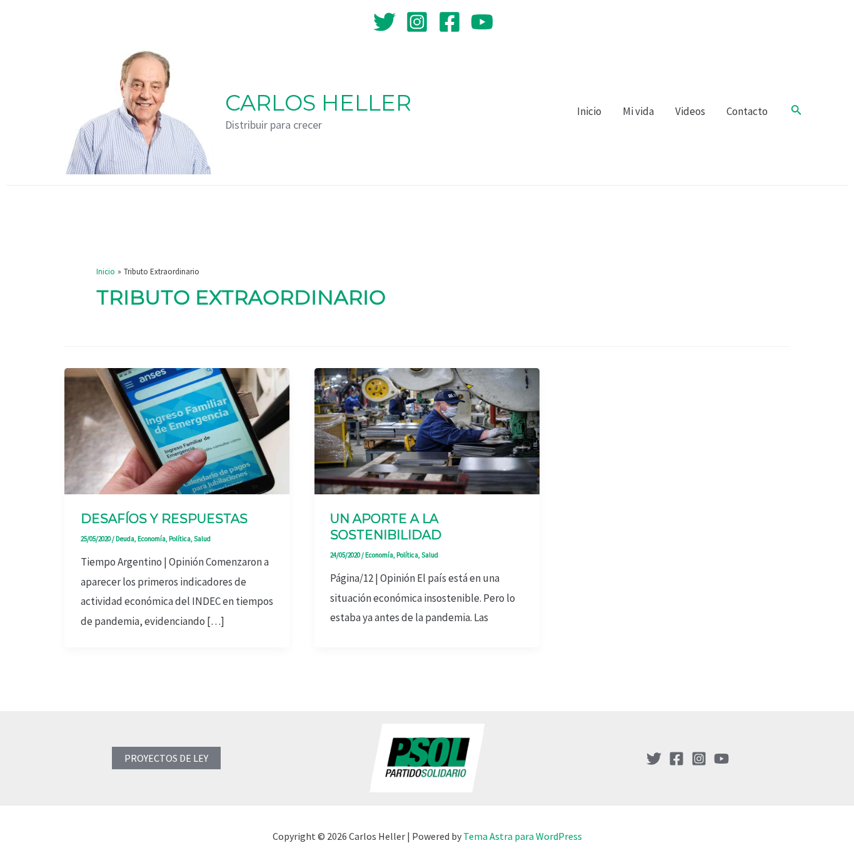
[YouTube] (482, 21)
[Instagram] (417, 21)
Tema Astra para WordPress (522, 836)
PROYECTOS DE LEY (166, 758)
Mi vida (638, 111)
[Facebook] (449, 21)
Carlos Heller (318, 102)
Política (180, 538)
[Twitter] (384, 21)
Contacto (747, 111)
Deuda (125, 538)
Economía (152, 538)
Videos (690, 111)
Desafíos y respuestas (164, 518)
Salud (202, 538)
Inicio (589, 111)
